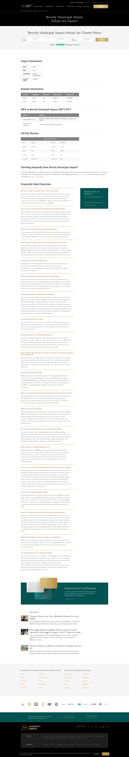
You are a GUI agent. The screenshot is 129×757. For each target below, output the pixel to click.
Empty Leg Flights (62, 738)
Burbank (85, 681)
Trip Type (24, 38)
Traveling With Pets (99, 736)
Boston (22, 674)
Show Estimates (102, 39)
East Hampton (42, 684)
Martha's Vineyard (43, 677)
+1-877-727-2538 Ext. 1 (89, 205)
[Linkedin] (100, 727)
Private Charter (38, 6)
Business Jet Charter (70, 736)
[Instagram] (96, 727)
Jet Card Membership (48, 736)
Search (101, 2)
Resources (86, 6)
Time (73, 38)
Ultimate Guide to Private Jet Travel (77, 738)
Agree (105, 754)
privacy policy (25, 754)
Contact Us (94, 2)
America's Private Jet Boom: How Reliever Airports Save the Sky (55, 647)
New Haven (24, 688)
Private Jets (70, 6)
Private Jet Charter (28, 10)
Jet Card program (38, 177)
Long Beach (86, 677)
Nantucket (23, 681)
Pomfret (23, 677)
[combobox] (38, 40)
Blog (78, 744)
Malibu (66, 684)
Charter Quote (90, 718)
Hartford (41, 681)
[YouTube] (103, 727)
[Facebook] (89, 727)
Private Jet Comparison (69, 744)
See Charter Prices (101, 6)
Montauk (23, 684)
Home (22, 10)
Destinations (59, 6)
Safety (82, 744)
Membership (49, 6)
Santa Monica (67, 674)
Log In (107, 2)
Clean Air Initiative (95, 744)
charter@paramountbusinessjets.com (93, 202)
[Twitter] (92, 727)
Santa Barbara (86, 688)
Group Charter (80, 736)
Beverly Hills (86, 674)
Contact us (81, 174)
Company (88, 2)
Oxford (40, 688)
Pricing (78, 6)
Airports (34, 10)
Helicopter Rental (89, 736)
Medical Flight (53, 738)
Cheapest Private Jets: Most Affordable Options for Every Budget (54, 617)
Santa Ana (85, 684)
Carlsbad (66, 688)
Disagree (96, 754)
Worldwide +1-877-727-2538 (77, 2)
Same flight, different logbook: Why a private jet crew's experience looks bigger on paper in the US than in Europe (55, 631)
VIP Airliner (45, 738)
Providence (42, 674)
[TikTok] (107, 727)
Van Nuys (66, 681)
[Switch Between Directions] (45, 40)
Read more (70, 599)
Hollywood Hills (68, 677)
